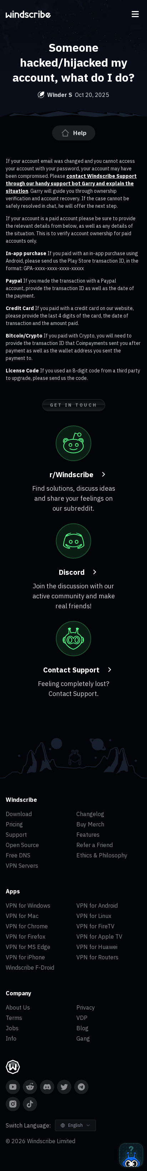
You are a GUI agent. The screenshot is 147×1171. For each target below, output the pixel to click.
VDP (81, 1017)
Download (19, 813)
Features (88, 834)
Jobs (12, 1028)
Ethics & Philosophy (101, 855)
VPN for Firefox (25, 936)
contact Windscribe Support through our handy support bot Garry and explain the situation (71, 183)
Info (11, 1038)
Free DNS (18, 855)
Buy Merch (90, 824)
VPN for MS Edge (28, 946)
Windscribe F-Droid (30, 967)
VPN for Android (97, 905)
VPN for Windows (28, 905)
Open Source (22, 844)
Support (16, 834)
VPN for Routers (97, 957)
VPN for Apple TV (99, 936)
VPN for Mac (22, 915)
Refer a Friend (94, 844)
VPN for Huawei (96, 946)
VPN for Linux (93, 915)
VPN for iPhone (25, 957)
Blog (82, 1028)
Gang (83, 1038)
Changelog (90, 813)
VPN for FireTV (95, 926)
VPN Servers (22, 865)
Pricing (14, 824)
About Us (18, 1007)
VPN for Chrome (27, 926)
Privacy (85, 1007)
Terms (14, 1017)
